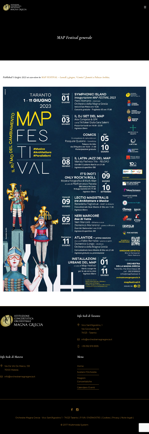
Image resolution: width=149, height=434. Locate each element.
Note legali (126, 417)
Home (80, 366)
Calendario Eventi (86, 387)
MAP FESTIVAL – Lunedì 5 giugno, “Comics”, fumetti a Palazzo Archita (75, 77)
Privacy (115, 417)
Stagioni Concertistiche (84, 380)
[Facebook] (71, 409)
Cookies (106, 417)
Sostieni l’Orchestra (86, 372)
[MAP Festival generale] (74, 189)
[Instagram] (77, 409)
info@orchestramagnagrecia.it (96, 339)
